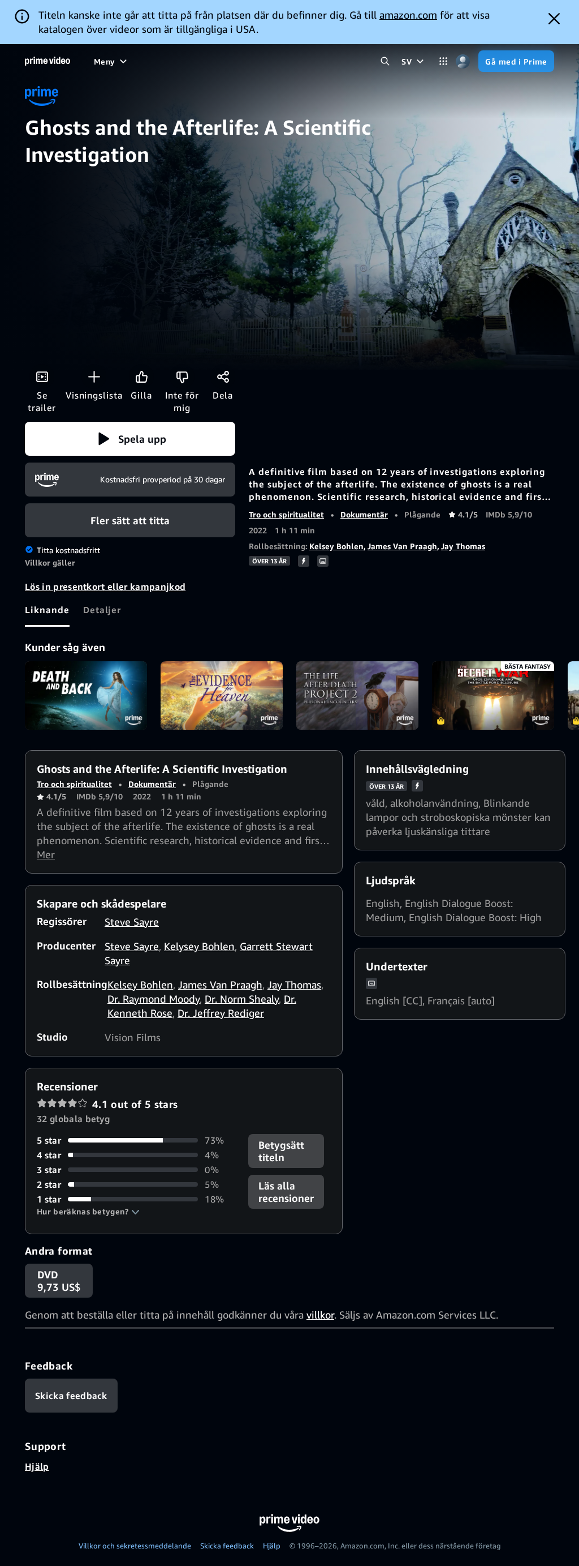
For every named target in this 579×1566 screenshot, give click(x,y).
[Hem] (47, 61)
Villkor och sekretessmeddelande (135, 1545)
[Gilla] (141, 376)
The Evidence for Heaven (222, 695)
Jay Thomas (463, 546)
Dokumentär (364, 514)
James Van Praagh (402, 546)
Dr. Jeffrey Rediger (221, 1013)
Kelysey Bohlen (199, 946)
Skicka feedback (227, 1545)
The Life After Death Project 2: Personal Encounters (357, 695)
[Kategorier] (443, 61)
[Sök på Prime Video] (385, 61)
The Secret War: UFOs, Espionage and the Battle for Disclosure (493, 695)
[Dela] (222, 376)
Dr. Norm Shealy (242, 998)
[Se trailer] (41, 376)
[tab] (47, 610)
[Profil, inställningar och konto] (463, 61)
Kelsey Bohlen (336, 546)
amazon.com (408, 14)
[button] (130, 439)
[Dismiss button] (554, 18)
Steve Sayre (132, 921)
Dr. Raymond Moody (153, 998)
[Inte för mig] (182, 376)
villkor (320, 1314)
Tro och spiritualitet (286, 514)
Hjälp (37, 1466)
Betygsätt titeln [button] (281, 1151)
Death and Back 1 (86, 695)
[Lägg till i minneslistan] (93, 376)
